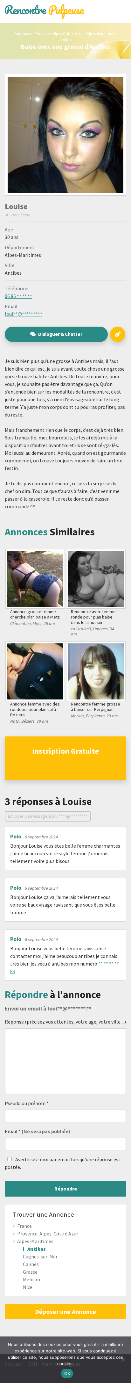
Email (37, 1131)
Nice (27, 1287)
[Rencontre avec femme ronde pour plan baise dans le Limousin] (96, 578)
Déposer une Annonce (65, 1311)
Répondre (65, 1188)
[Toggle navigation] (117, 11)
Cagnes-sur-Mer (40, 1256)
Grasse (30, 1272)
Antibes (65, 39)
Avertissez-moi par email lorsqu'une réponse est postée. (63, 1163)
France (24, 1226)
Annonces (23, 33)
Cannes (31, 1264)
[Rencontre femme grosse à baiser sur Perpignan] (96, 671)
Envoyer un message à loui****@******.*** (47, 816)
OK (67, 1373)
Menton (31, 1279)
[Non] (123, 1360)
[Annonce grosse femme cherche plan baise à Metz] (35, 578)
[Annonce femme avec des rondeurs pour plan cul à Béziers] (35, 671)
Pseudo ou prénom (27, 1103)
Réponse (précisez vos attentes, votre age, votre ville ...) (65, 1021)
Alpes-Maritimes (100, 33)
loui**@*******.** (23, 314)
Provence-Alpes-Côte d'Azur (59, 33)
